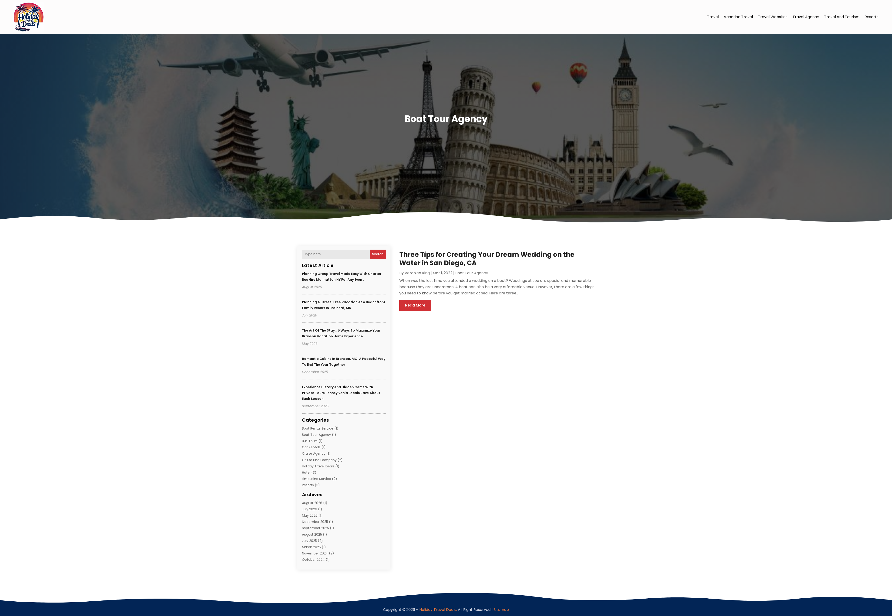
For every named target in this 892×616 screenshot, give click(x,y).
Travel (713, 17)
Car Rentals (311, 447)
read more (415, 305)
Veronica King (417, 273)
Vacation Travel (738, 17)
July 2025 (309, 540)
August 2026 (312, 503)
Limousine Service (316, 478)
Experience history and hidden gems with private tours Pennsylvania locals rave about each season (341, 393)
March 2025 (311, 547)
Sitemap (501, 609)
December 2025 (315, 521)
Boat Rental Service (317, 428)
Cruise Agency (313, 453)
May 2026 (310, 515)
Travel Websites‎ (772, 17)
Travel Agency (806, 17)
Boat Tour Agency (316, 434)
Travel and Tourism (841, 17)
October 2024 (313, 559)
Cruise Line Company (319, 460)
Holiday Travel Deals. (438, 609)
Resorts (872, 17)
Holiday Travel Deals (318, 466)
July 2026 (309, 509)
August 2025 (312, 534)
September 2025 (315, 528)
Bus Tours (310, 441)
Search (378, 254)
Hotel (306, 472)
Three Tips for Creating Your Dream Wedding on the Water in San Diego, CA (486, 258)
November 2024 (315, 553)
